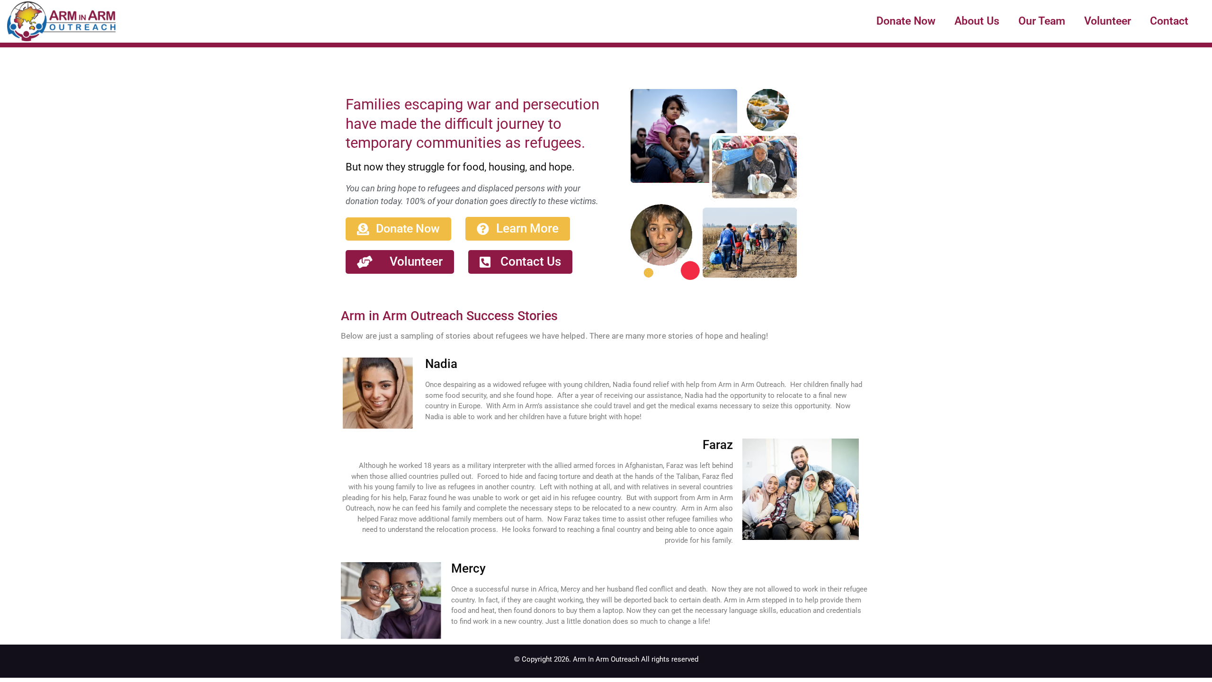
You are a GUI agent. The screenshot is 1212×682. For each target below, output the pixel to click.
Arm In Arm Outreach (606, 659)
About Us (976, 21)
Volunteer (1107, 21)
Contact (1169, 21)
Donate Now (906, 21)
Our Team (1041, 21)
